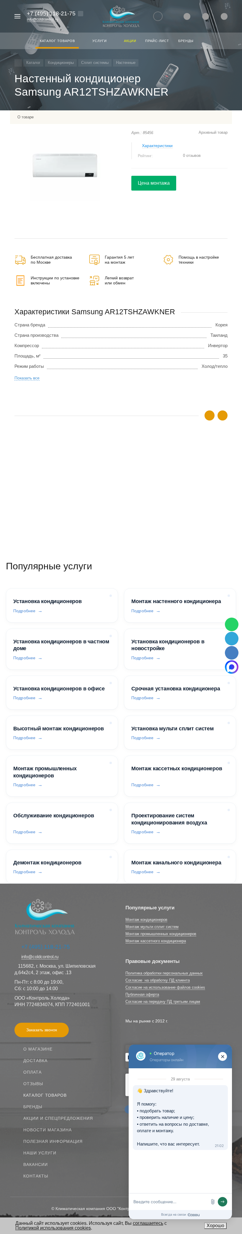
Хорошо (215, 1225)
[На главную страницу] (120, 16)
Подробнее (24, 610)
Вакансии (35, 1164)
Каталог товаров (45, 1095)
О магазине (38, 1049)
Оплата (32, 1072)
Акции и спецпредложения (58, 1118)
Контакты (35, 1176)
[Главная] (18, 63)
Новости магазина (47, 1129)
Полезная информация (53, 1141)
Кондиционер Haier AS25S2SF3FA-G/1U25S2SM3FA (66, 485)
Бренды (32, 1106)
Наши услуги (39, 1153)
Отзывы (33, 1083)
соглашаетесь (148, 1223)
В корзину (68, 515)
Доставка (35, 1060)
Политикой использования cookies (53, 1227)
